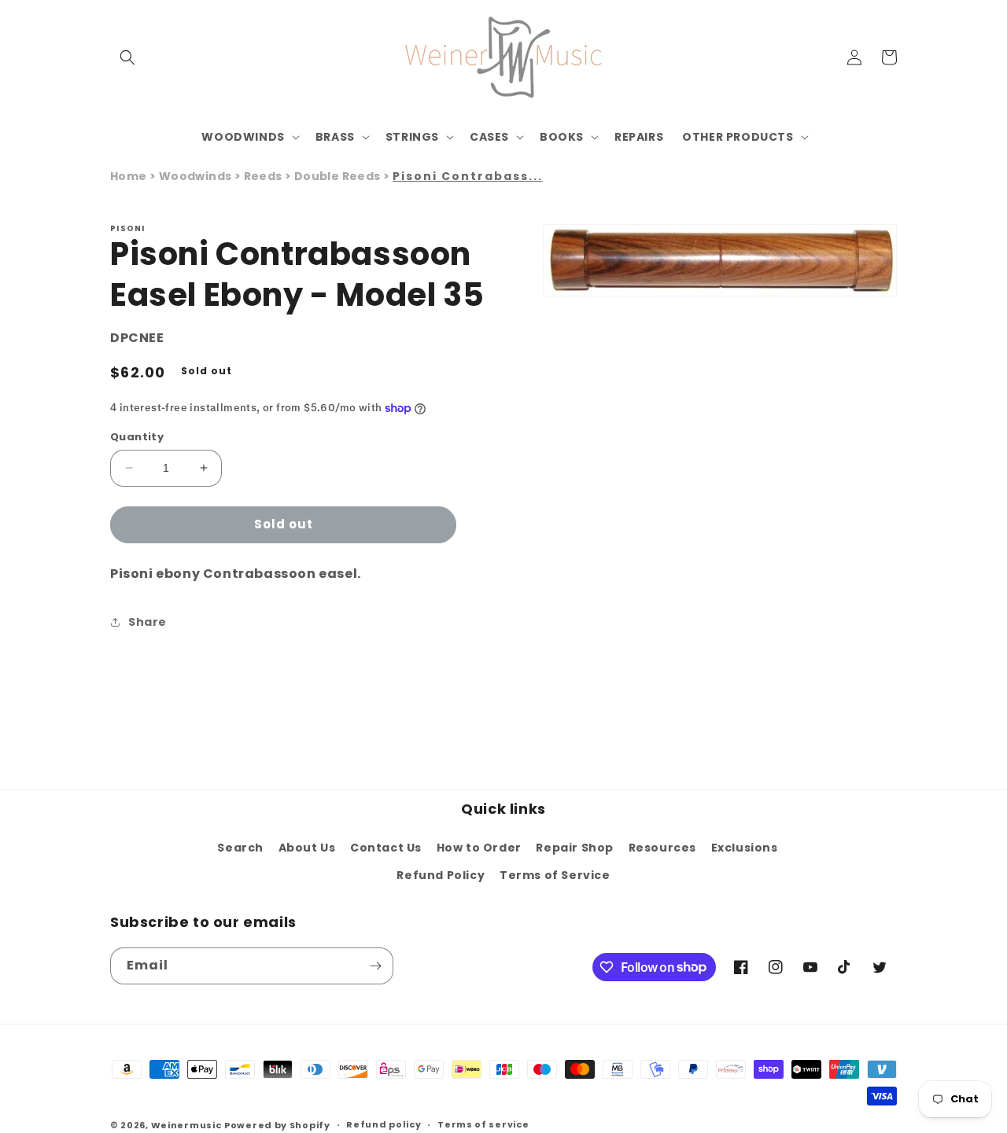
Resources (662, 847)
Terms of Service (555, 875)
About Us (307, 847)
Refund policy (383, 1124)
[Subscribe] (375, 965)
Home (128, 176)
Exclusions (744, 847)
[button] (127, 57)
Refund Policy (441, 875)
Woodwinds (196, 176)
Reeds (264, 176)
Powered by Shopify (277, 1125)
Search (240, 847)
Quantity (137, 436)
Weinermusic (186, 1125)
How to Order (479, 847)
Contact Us (386, 847)
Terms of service (483, 1124)
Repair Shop (575, 847)
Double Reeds (338, 176)
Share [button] (147, 622)
